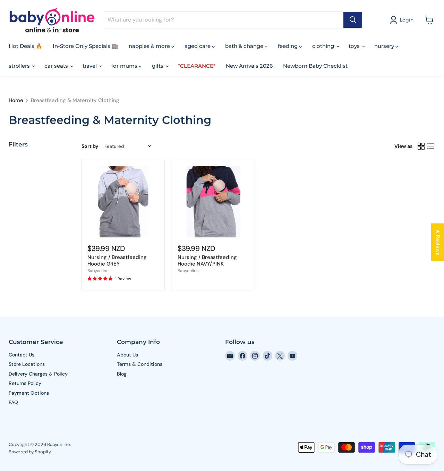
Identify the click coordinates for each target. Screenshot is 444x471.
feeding (288, 46)
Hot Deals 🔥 (25, 46)
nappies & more (150, 46)
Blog (122, 374)
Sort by (90, 146)
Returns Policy (25, 383)
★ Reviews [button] (437, 242)
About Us (127, 355)
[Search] (352, 20)
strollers (20, 65)
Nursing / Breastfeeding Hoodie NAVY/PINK (207, 261)
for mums (125, 65)
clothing (323, 46)
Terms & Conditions (139, 364)
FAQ (13, 402)
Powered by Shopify (30, 452)
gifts (158, 65)
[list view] (431, 146)
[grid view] (421, 146)
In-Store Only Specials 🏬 (85, 46)
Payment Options (29, 393)
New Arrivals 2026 (249, 65)
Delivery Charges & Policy (38, 374)
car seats (56, 65)
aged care (198, 46)
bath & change (245, 46)
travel (90, 65)
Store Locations (27, 364)
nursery (384, 46)
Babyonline (98, 271)
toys (355, 46)
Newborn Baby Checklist (315, 65)
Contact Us (21, 355)
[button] (403, 20)
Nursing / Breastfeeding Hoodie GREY (117, 261)
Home (16, 100)
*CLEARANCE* (196, 65)
